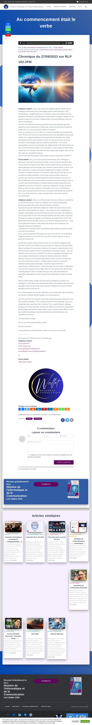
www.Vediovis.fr (24, 343)
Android (65, 49)
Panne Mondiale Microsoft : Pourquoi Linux (13, 636)
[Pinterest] (44, 409)
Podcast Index (22, 51)
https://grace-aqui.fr (25, 362)
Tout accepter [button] (85, 721)
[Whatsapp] (61, 409)
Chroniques (38, 418)
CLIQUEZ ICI (46, 484)
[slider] (70, 42)
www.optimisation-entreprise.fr (29, 349)
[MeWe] (50, 409)
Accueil (5, 1)
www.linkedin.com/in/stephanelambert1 (32, 351)
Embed (61, 47)
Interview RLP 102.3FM (35, 537)
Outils (80, 6)
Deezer (28, 51)
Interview (51, 534)
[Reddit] (32, 409)
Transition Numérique (60, 6)
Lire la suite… (13, 560)
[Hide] (6, 38)
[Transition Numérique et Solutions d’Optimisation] (6, 6)
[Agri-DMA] (35, 623)
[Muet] (66, 43)
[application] (46, 43)
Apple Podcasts (44, 49)
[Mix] (55, 409)
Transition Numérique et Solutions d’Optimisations (13, 539)
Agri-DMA (35, 634)
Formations (72, 6)
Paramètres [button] (76, 721)
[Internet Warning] (57, 623)
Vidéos (42, 534)
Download (39, 47)
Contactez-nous (23, 414)
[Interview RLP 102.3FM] (35, 526)
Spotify (51, 49)
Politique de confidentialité (21, 1)
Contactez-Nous (31, 1)
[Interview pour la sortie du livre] (57, 526)
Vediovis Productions (79, 706)
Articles (29, 418)
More (35, 51)
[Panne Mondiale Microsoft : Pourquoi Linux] (13, 623)
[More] (67, 409)
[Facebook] (21, 409)
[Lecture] (21, 43)
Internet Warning (56, 634)
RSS (32, 51)
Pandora (70, 49)
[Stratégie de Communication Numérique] (79, 526)
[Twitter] (27, 409)
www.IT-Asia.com (24, 346)
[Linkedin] (38, 409)
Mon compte (11, 1)
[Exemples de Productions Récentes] (79, 575)
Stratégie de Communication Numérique (79, 541)
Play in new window (29, 47)
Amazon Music (58, 49)
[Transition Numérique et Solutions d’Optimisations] (13, 526)
